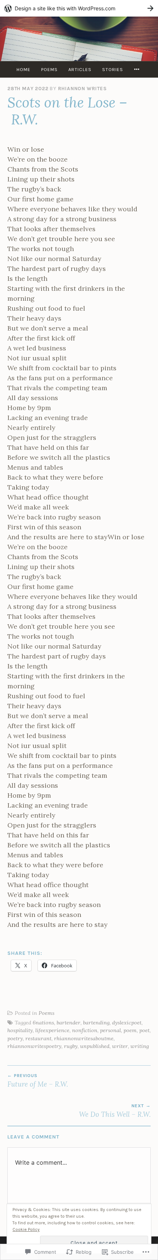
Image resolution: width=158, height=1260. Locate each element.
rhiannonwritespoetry (34, 1046)
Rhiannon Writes (82, 88)
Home (23, 69)
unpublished (94, 1046)
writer (120, 1046)
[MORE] (138, 69)
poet (144, 1030)
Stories (112, 69)
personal (110, 1030)
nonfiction (84, 1030)
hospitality (20, 1030)
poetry (15, 1038)
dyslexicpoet (126, 1022)
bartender (68, 1022)
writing (139, 1046)
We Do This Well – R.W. (115, 1111)
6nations (43, 1022)
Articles (79, 69)
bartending (96, 1022)
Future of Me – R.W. (37, 1080)
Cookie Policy (26, 1229)
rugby (71, 1046)
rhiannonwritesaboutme (84, 1038)
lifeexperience (52, 1030)
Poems (49, 69)
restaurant (38, 1038)
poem (130, 1030)
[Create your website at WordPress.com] (79, 8)
